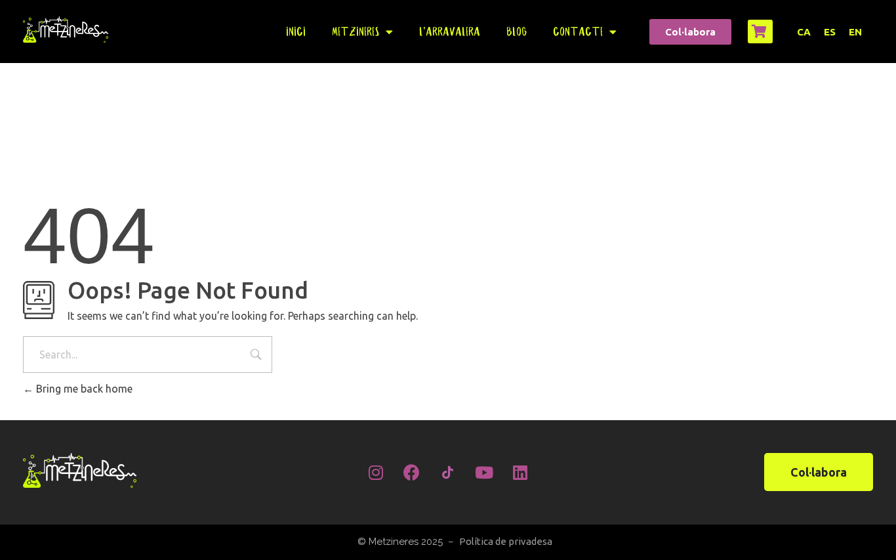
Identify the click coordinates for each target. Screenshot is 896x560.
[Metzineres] (65, 29)
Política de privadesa (505, 541)
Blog (516, 31)
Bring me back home (82, 389)
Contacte (578, 31)
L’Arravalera (449, 31)
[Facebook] (412, 472)
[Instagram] (375, 472)
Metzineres (355, 31)
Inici (296, 31)
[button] (690, 32)
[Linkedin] (520, 472)
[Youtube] (484, 472)
